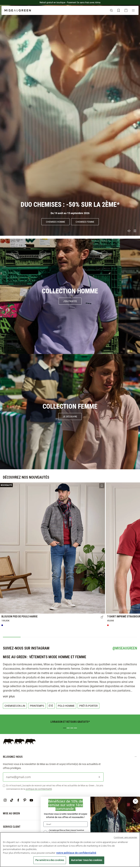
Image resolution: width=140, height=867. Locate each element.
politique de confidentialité (39, 788)
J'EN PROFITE (70, 301)
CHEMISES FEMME (85, 221)
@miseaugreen (124, 648)
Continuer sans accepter (125, 837)
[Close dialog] (135, 801)
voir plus (9, 696)
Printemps (37, 705)
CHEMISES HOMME (55, 221)
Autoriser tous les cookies (86, 860)
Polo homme (66, 705)
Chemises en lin (15, 705)
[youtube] (31, 800)
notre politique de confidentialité (76, 852)
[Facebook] (18, 800)
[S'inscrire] (99, 777)
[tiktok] (11, 800)
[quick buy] (102, 617)
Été (51, 705)
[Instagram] (5, 800)
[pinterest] (25, 800)
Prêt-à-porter (88, 705)
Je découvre (70, 416)
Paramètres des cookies (49, 860)
